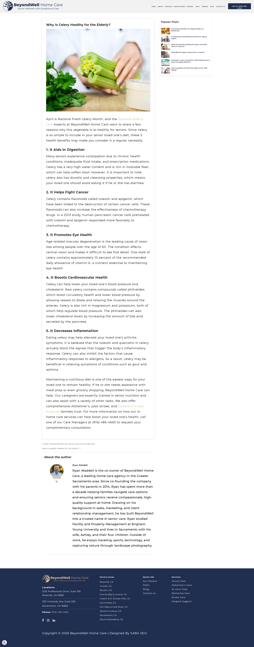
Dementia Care (181, 593)
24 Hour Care (179, 589)
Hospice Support (182, 601)
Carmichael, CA (108, 603)
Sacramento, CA (108, 615)
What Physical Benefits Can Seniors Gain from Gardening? (69, 444)
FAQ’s (146, 585)
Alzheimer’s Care (182, 585)
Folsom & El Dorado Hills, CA (115, 598)
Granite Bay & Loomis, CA (113, 594)
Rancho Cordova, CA (110, 611)
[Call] (57, 482)
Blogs (146, 589)
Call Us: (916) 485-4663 (239, 7)
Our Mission (150, 581)
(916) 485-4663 (59, 612)
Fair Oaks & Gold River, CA (113, 607)
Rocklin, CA (106, 590)
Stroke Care (179, 597)
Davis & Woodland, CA (111, 619)
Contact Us (149, 593)
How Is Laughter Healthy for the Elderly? (60, 448)
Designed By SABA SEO (128, 633)
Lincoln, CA (106, 586)
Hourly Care (179, 581)
